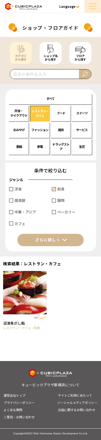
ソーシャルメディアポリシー (77, 402)
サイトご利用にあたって (75, 395)
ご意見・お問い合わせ (19, 417)
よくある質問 (13, 409)
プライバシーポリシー (19, 402)
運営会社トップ (14, 395)
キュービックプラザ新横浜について (50, 384)
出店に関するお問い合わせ (76, 409)
